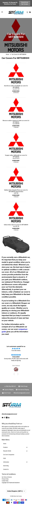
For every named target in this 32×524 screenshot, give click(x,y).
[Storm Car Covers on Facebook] (4, 418)
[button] (14, 374)
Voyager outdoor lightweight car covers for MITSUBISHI (16, 156)
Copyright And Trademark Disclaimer (11, 482)
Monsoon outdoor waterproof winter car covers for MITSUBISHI (16, 121)
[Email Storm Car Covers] (2, 418)
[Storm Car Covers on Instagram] (6, 418)
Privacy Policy (5, 479)
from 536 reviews (16, 350)
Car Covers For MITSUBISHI (19, 54)
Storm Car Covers (18, 496)
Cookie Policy (5, 480)
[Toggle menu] (27, 447)
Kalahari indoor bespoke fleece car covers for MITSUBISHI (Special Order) (16, 190)
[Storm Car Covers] (16, 12)
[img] (16, 349)
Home (7, 54)
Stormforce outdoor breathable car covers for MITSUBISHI (16, 86)
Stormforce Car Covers (24, 3)
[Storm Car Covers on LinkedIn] (9, 418)
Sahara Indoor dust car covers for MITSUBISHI (16, 225)
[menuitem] (16, 444)
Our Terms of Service (7, 477)
